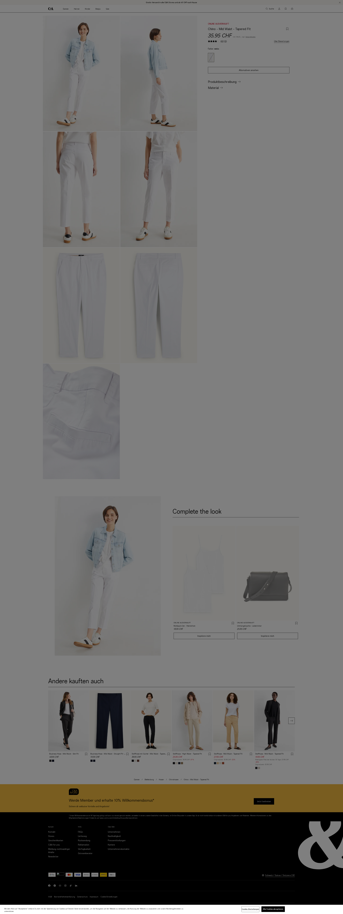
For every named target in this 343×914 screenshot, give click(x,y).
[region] (171, 909)
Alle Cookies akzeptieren (273, 909)
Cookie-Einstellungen (250, 909)
